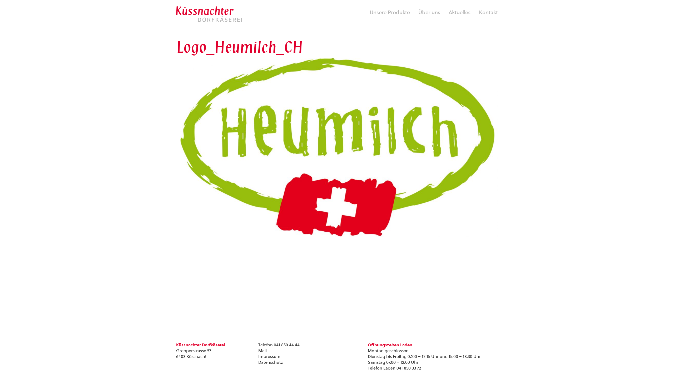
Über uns (429, 12)
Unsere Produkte (390, 12)
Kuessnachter (209, 14)
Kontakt (488, 12)
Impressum (269, 356)
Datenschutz (270, 362)
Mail (262, 350)
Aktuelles (459, 12)
